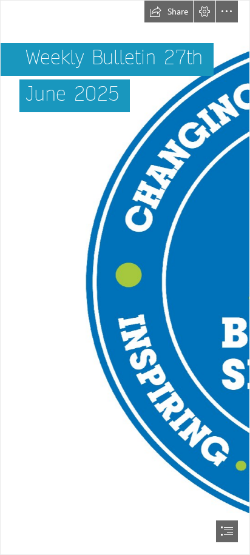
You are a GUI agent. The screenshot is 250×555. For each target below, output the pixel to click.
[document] (125, 277)
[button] (168, 11)
